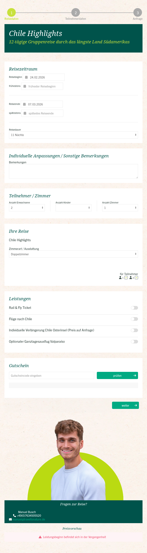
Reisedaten (11, 18)
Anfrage (138, 18)
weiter (125, 405)
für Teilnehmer (129, 274)
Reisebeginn (15, 76)
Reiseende (14, 103)
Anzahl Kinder (63, 202)
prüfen (117, 375)
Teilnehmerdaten (75, 18)
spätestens (15, 112)
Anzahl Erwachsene (19, 202)
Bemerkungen (17, 162)
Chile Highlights (35, 33)
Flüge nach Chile (20, 319)
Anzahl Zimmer (110, 202)
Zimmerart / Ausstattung (24, 248)
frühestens (14, 85)
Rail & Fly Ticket (20, 307)
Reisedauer (15, 129)
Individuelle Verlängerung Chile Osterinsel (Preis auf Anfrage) (51, 330)
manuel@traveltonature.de (29, 519)
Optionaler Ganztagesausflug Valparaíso (37, 341)
